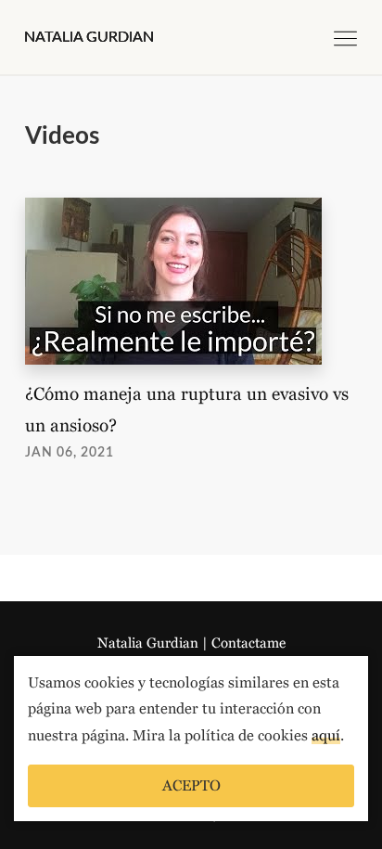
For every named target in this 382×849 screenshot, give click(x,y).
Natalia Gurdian (147, 642)
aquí (326, 735)
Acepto (191, 785)
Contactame (248, 642)
